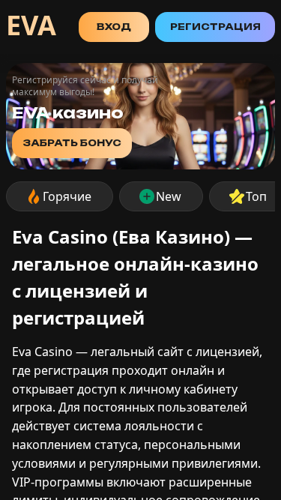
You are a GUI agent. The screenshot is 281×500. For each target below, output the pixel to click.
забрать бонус (71, 142)
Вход (114, 26)
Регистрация (215, 26)
